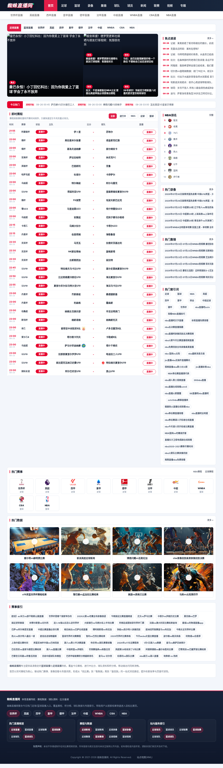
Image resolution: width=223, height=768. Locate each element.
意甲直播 (68, 15)
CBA (122, 27)
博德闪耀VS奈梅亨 (100, 104)
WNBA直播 (136, 15)
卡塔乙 (24, 226)
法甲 (90, 27)
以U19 (24, 191)
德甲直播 (85, 15)
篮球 (77, 5)
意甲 (71, 27)
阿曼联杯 (25, 132)
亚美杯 (24, 157)
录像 (90, 5)
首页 (50, 5)
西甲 (61, 27)
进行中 (123, 116)
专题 (183, 5)
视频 (170, 5)
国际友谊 (25, 371)
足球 (64, 5)
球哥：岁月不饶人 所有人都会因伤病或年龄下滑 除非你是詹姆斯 (188, 87)
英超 (52, 27)
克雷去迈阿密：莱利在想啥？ (181, 48)
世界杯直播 (16, 15)
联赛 (156, 5)
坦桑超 (24, 311)
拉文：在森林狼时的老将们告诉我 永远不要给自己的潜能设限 (188, 59)
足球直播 (14, 27)
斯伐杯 (24, 320)
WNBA (110, 27)
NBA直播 (171, 15)
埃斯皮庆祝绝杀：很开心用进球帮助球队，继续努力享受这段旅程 (188, 82)
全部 (113, 116)
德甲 (80, 27)
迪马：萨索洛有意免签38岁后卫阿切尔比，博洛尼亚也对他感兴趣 (188, 93)
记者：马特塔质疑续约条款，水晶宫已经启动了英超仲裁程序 (188, 54)
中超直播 (118, 15)
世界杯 (41, 27)
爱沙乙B (25, 337)
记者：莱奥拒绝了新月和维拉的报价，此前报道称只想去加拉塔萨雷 (188, 43)
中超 (100, 27)
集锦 (103, 5)
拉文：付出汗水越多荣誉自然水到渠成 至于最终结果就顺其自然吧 (188, 76)
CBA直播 (154, 15)
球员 (130, 5)
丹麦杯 (24, 234)
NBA (132, 27)
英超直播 (34, 15)
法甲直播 (101, 15)
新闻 (143, 5)
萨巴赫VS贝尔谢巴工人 (50, 104)
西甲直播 (51, 15)
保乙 (23, 328)
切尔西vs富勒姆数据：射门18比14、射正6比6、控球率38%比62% (188, 71)
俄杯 (23, 140)
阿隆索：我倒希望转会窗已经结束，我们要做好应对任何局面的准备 (188, 65)
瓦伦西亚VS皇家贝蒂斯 (149, 104)
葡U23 (24, 208)
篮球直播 (28, 27)
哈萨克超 (25, 174)
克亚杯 (24, 243)
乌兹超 (24, 183)
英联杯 (24, 166)
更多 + (210, 38)
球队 (117, 5)
